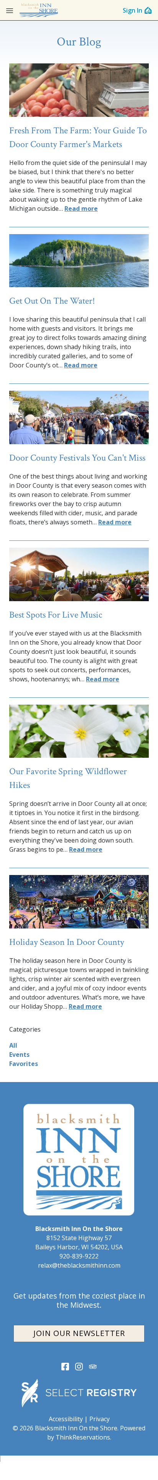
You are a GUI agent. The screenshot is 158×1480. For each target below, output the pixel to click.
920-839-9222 (79, 1256)
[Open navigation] (9, 10)
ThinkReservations (83, 1437)
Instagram (79, 1366)
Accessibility (66, 1419)
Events (19, 1054)
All (13, 1045)
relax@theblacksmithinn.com (79, 1265)
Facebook (65, 1366)
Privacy (99, 1419)
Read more (81, 208)
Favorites (23, 1063)
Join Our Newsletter (79, 1333)
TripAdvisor (93, 1366)
